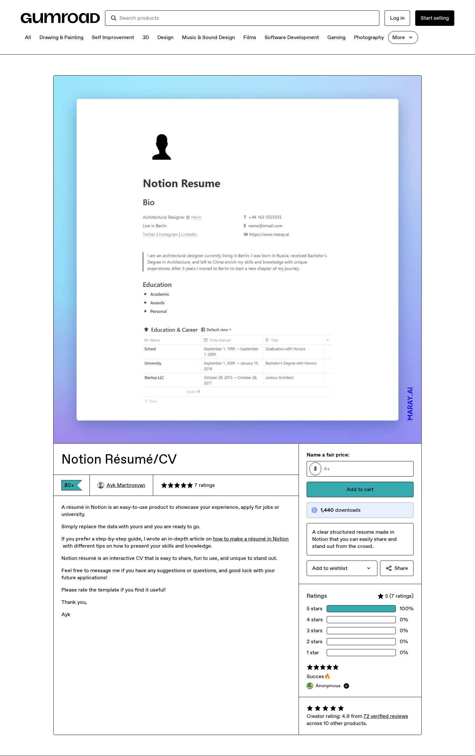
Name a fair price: (328, 455)
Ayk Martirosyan (126, 485)
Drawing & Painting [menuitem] (61, 37)
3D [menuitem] (145, 37)
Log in (397, 18)
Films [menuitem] (249, 37)
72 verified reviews (386, 716)
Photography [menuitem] (369, 37)
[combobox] (246, 18)
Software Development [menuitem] (292, 37)
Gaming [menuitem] (336, 37)
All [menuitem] (28, 37)
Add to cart (360, 489)
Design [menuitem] (165, 37)
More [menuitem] (398, 37)
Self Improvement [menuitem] (113, 37)
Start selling (435, 18)
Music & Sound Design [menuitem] (208, 37)
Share (401, 568)
